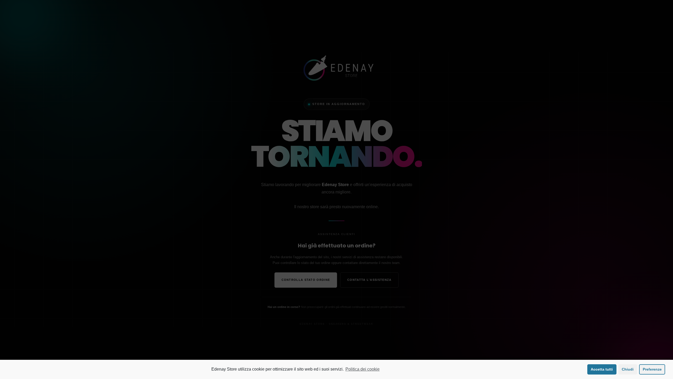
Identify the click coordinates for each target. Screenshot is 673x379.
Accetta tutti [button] (602, 369)
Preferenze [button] (652, 369)
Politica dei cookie (362, 369)
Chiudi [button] (628, 369)
